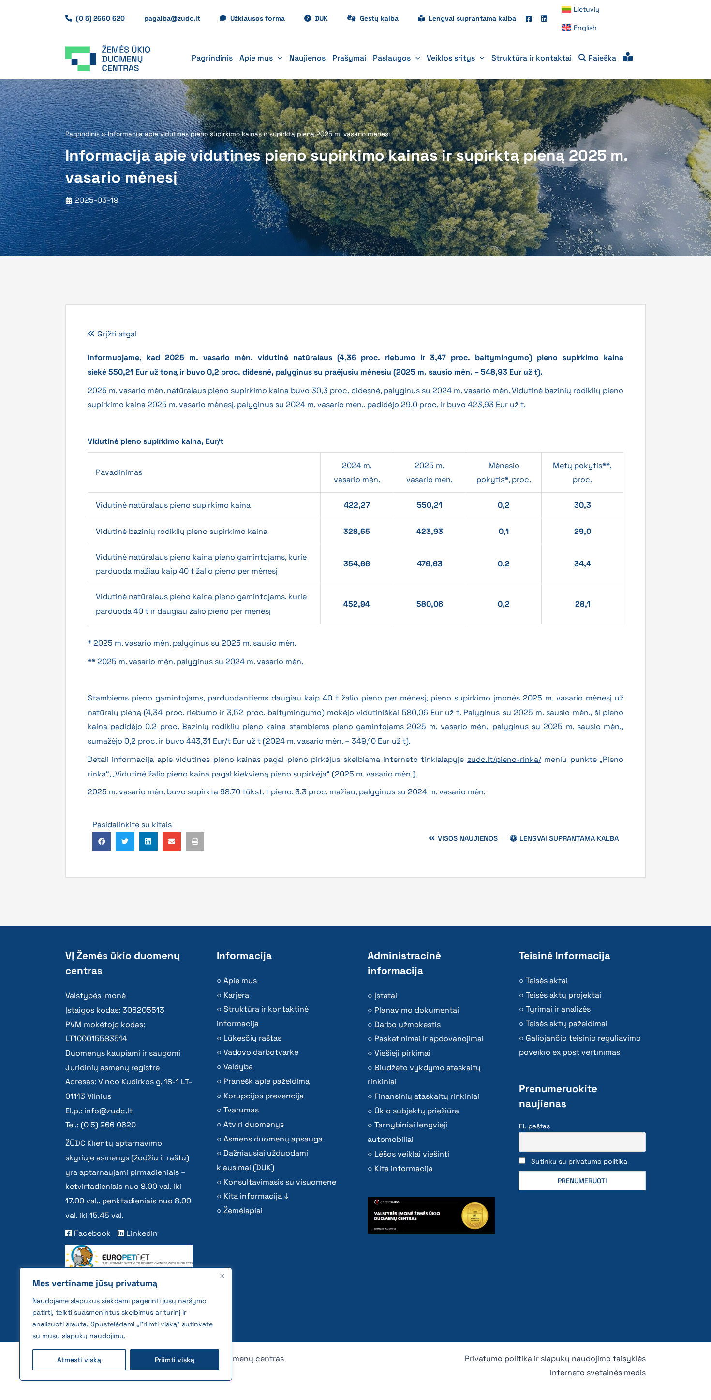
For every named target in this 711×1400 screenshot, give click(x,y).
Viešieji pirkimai (402, 1053)
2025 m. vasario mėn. (374, 774)
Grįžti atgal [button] (116, 334)
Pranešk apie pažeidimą (266, 1081)
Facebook (91, 1233)
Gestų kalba (384, 18)
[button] (277, 58)
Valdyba (238, 1067)
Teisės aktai (547, 980)
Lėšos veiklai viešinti (411, 1154)
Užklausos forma (262, 18)
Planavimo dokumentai (416, 1010)
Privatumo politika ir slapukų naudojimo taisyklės (555, 1359)
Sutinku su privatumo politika (579, 1161)
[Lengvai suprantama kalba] (628, 58)
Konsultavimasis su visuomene (279, 1182)
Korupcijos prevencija (263, 1096)
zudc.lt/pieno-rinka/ (504, 759)
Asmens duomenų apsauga (273, 1139)
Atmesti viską (79, 1359)
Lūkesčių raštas (252, 1038)
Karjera (236, 995)
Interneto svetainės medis (598, 1373)
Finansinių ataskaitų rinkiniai (426, 1096)
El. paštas (534, 1126)
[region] (125, 1324)
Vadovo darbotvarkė (260, 1052)
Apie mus (240, 980)
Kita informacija (403, 1168)
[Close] (222, 1275)
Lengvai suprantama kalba (472, 18)
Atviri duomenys (253, 1124)
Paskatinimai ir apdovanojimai (429, 1039)
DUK (326, 18)
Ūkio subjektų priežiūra (416, 1111)
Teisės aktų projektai (563, 995)
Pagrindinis (82, 134)
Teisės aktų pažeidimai (566, 1024)
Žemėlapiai (243, 1210)
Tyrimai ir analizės (558, 1009)
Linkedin (141, 1233)
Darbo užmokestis (407, 1025)
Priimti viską (174, 1359)
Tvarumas (241, 1110)
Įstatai (385, 995)
